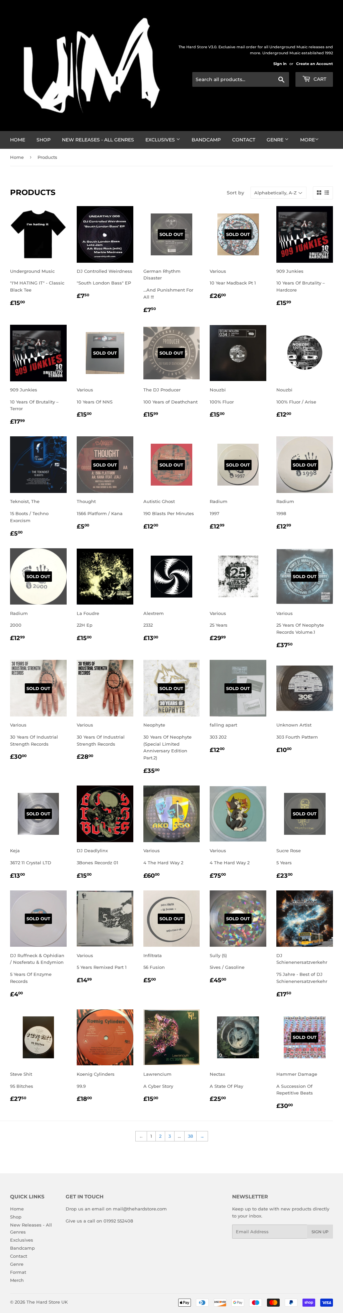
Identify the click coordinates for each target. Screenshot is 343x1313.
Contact (243, 140)
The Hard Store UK (47, 1302)
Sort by (235, 193)
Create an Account (314, 63)
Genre (276, 140)
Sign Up (320, 1231)
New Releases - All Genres (98, 140)
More (307, 140)
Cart (319, 79)
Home (17, 140)
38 (190, 1136)
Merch (17, 1280)
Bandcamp (206, 140)
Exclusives (160, 140)
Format (18, 1272)
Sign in (280, 63)
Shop (44, 140)
